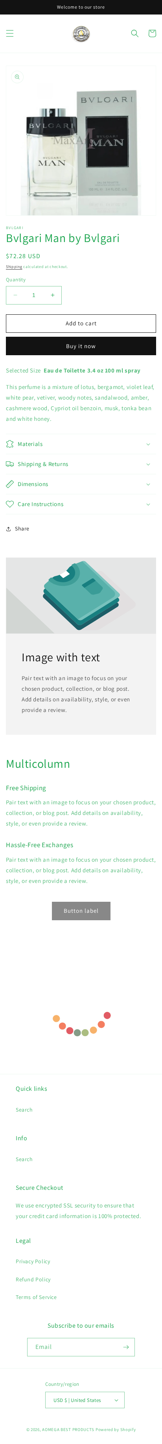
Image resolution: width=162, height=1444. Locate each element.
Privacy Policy (33, 1261)
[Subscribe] (125, 1347)
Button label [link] (81, 910)
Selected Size (23, 370)
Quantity (16, 279)
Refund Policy (33, 1279)
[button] (9, 33)
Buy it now (81, 346)
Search (24, 1109)
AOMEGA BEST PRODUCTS (68, 1429)
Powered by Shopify (116, 1429)
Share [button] (22, 528)
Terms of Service (36, 1297)
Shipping (14, 266)
